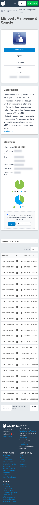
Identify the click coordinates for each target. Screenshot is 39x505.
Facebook (23, 464)
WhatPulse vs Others (10, 501)
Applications (10, 11)
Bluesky (22, 460)
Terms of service (8, 490)
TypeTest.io (24, 444)
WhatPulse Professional (28, 431)
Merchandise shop (9, 499)
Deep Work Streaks (9, 477)
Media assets (7, 495)
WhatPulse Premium (10, 464)
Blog (21, 455)
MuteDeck (23, 437)
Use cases (6, 466)
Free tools (6, 473)
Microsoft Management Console (27, 11)
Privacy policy (7, 488)
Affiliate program (9, 497)
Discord (22, 457)
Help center (7, 455)
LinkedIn (22, 462)
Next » (34, 408)
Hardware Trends (9, 468)
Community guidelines (10, 493)
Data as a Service (9, 470)
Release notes (8, 462)
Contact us (6, 486)
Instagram (23, 466)
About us (6, 484)
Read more (8, 131)
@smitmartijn (7, 436)
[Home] (2, 11)
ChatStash (6, 475)
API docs (6, 457)
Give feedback (7, 460)
